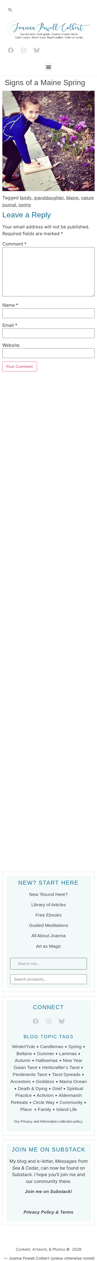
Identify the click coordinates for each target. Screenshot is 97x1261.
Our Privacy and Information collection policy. (48, 1121)
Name (10, 305)
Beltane (24, 1053)
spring (24, 204)
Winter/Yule (23, 1046)
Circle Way (44, 1102)
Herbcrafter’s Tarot (61, 1067)
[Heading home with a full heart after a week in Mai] (48, 513)
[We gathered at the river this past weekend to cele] (48, 405)
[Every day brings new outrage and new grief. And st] (48, 728)
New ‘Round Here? (48, 894)
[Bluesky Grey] (36, 50)
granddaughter (49, 197)
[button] (48, 67)
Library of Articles (48, 904)
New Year (72, 1060)
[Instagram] (23, 50)
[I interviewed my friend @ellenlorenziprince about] (48, 675)
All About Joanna (48, 935)
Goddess (45, 1081)
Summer (45, 1053)
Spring (74, 1046)
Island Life (66, 1109)
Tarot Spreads (67, 1074)
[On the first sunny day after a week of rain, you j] (48, 621)
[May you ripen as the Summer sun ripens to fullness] (48, 567)
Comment (14, 244)
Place (26, 1109)
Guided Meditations (48, 925)
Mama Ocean (73, 1081)
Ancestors (20, 1081)
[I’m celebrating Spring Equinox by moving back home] (48, 836)
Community (71, 1102)
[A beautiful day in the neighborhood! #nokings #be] (48, 782)
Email (9, 325)
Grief (57, 1088)
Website (11, 345)
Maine (72, 197)
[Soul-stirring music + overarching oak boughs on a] (48, 459)
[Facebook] (10, 50)
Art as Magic (48, 946)
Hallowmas (47, 1060)
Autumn (23, 1060)
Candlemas (51, 1046)
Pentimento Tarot (30, 1074)
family (26, 197)
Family (44, 1109)
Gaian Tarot (25, 1067)
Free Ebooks (49, 915)
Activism (45, 1095)
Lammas (68, 1053)
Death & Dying (32, 1088)
